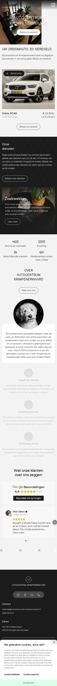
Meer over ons (28, 290)
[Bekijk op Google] (8, 513)
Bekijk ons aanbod (28, 32)
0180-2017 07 (8, 613)
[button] (2, 522)
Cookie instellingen (12, 674)
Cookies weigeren (31, 674)
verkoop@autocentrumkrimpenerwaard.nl (21, 609)
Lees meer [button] (18, 532)
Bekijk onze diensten (15, 178)
